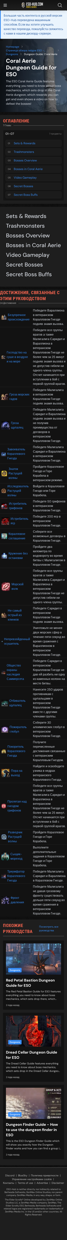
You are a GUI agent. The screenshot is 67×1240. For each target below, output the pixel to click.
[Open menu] (5, 5)
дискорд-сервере (38, 33)
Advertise (42, 1183)
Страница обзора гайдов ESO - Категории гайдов (25, 50)
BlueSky (22, 1175)
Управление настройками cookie (32, 1179)
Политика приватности (44, 1175)
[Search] (60, 5)
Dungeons (12, 54)
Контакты (8, 1183)
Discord (10, 1175)
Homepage (12, 46)
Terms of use (25, 1183)
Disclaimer (58, 1183)
